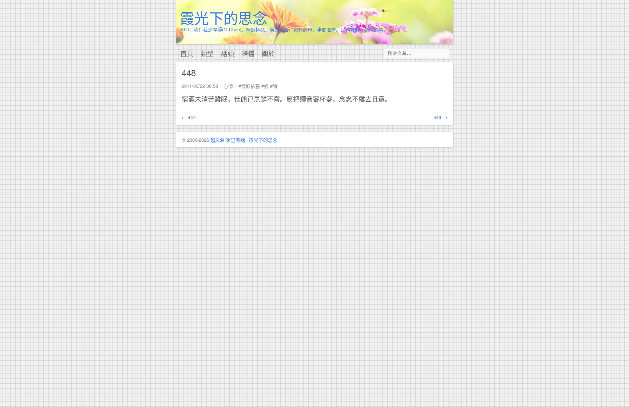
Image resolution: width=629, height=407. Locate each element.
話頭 (227, 53)
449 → (440, 117)
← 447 (188, 117)
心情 (228, 85)
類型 (207, 53)
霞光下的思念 (223, 17)
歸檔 (247, 53)
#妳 (265, 85)
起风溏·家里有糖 (227, 139)
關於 (268, 53)
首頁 (186, 53)
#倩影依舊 (249, 85)
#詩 (273, 85)
